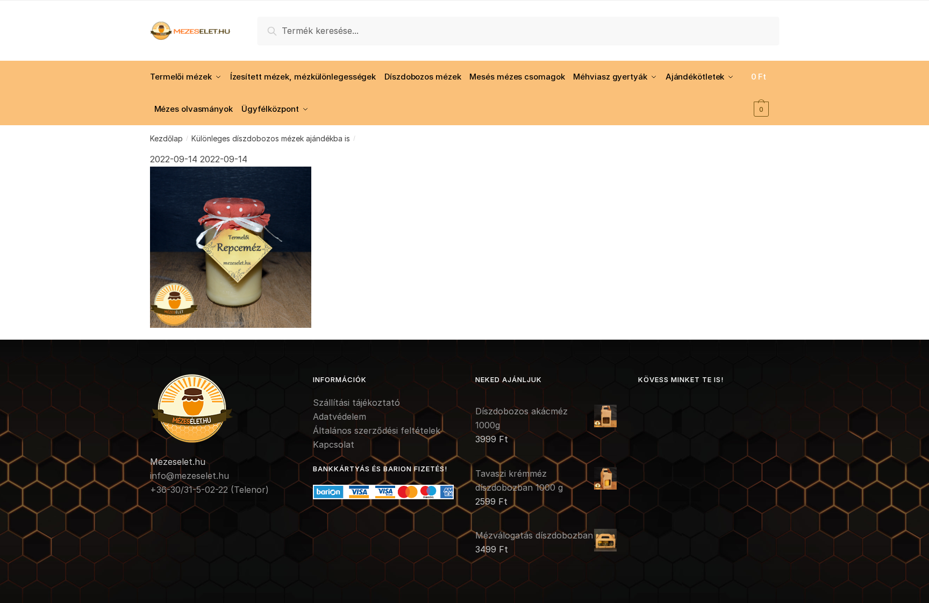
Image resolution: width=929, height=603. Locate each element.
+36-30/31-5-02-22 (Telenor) (209, 489)
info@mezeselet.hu (189, 475)
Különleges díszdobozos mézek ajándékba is (270, 138)
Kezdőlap (166, 138)
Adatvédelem (339, 416)
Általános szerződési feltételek (376, 430)
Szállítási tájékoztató (356, 402)
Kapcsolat (333, 444)
